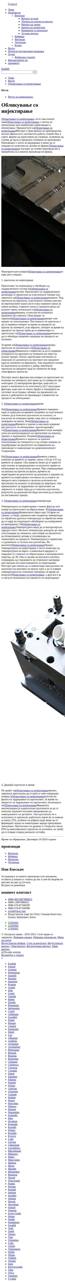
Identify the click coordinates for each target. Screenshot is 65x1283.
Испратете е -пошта (12, 955)
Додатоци (20, 42)
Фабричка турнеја (25, 57)
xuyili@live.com (17, 911)
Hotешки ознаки (23, 937)
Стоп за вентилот (36, 943)
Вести (11, 48)
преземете (13, 63)
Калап (18, 45)
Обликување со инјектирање (24, 83)
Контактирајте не (18, 60)
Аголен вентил (29, 33)
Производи (14, 12)
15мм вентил (18, 946)
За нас (11, 54)
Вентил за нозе (29, 18)
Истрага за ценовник (13, 885)
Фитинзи (20, 39)
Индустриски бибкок (13, 943)
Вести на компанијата (20, 96)
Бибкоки (19, 36)
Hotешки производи (44, 937)
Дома (11, 9)
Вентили (20, 15)
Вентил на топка (30, 24)
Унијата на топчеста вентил (37, 21)
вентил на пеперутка (33, 27)
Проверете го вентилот (34, 30)
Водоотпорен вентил (38, 946)
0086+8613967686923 (20, 899)
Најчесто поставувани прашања (26, 51)
